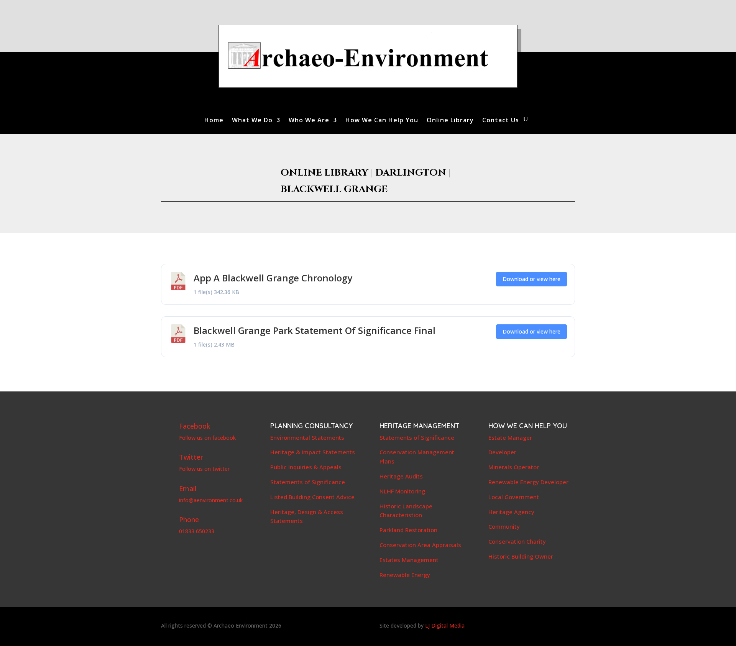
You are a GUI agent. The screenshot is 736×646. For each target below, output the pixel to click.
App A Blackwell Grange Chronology (273, 277)
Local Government (513, 497)
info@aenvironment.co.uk (211, 500)
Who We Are (309, 120)
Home (213, 120)
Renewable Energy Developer (528, 482)
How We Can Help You (381, 120)
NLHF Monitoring (402, 491)
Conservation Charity (517, 541)
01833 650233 (196, 531)
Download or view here (531, 279)
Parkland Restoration (408, 530)
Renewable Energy (405, 575)
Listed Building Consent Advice (312, 497)
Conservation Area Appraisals (420, 545)
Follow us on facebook (207, 437)
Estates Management (409, 560)
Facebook (194, 426)
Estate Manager (510, 437)
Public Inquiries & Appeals (306, 467)
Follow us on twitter (204, 468)
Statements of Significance (307, 482)
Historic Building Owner (520, 556)
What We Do (252, 120)
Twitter (191, 457)
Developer (502, 452)
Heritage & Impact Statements (312, 452)
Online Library (450, 120)
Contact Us (500, 120)
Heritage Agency (511, 512)
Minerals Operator (513, 467)
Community (504, 526)
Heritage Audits (401, 476)
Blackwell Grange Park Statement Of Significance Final (314, 330)
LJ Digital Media (445, 625)
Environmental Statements (307, 437)
